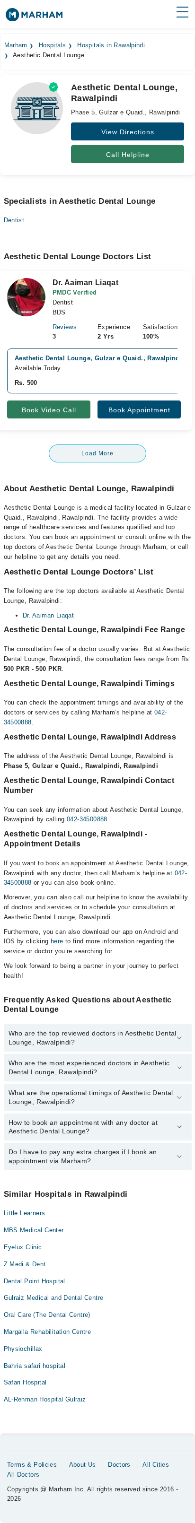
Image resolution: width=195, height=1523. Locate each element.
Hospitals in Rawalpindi (111, 45)
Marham (15, 45)
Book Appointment (139, 410)
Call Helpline (128, 154)
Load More (97, 453)
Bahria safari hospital (35, 1365)
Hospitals (52, 45)
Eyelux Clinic (23, 1247)
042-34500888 (87, 819)
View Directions (127, 132)
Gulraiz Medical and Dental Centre (54, 1297)
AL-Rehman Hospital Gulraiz (45, 1399)
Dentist (14, 220)
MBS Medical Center (34, 1230)
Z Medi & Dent (25, 1264)
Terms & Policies (32, 1464)
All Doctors (23, 1474)
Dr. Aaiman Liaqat (48, 615)
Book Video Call (49, 410)
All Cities (155, 1464)
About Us (82, 1464)
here (57, 941)
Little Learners (24, 1213)
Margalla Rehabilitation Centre (47, 1331)
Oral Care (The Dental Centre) (47, 1314)
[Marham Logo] (34, 18)
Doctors (119, 1464)
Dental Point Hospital (34, 1281)
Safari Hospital (25, 1382)
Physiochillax (23, 1348)
